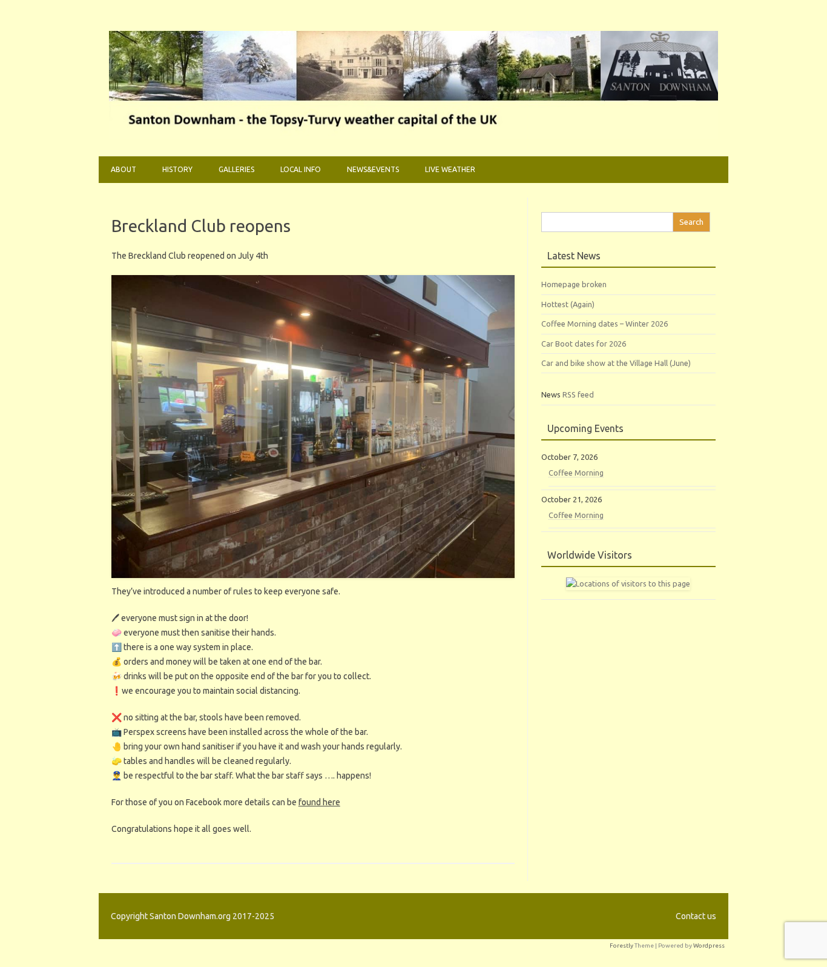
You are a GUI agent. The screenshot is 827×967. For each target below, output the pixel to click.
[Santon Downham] (413, 136)
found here (319, 802)
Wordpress (709, 945)
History (177, 169)
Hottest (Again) (568, 304)
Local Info (300, 169)
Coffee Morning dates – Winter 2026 (604, 323)
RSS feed (578, 394)
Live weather (450, 169)
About (123, 169)
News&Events (373, 169)
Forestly (621, 945)
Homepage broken (574, 284)
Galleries (236, 169)
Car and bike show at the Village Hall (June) (616, 363)
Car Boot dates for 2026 (583, 343)
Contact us (696, 916)
